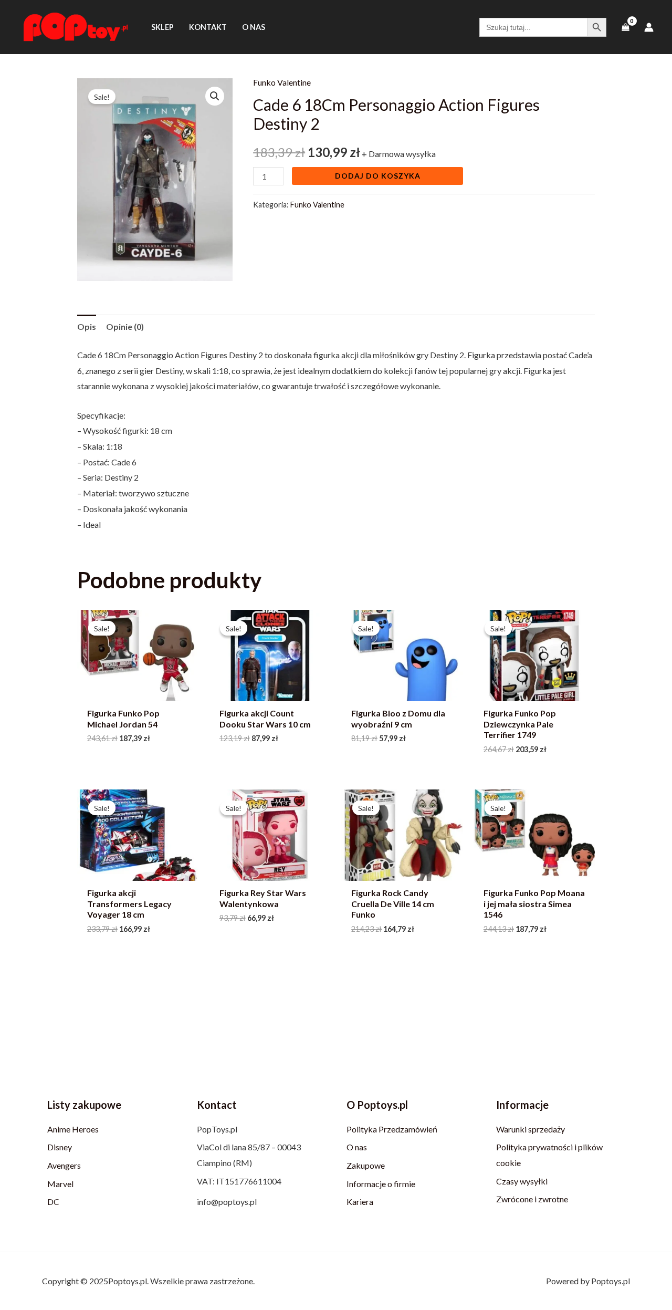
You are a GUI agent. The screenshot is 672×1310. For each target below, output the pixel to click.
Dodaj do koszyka (378, 175)
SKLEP (162, 27)
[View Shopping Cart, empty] (625, 27)
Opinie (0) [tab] (125, 326)
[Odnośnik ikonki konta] (649, 27)
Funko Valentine (282, 82)
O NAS (253, 27)
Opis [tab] (86, 326)
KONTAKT (208, 27)
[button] (214, 96)
